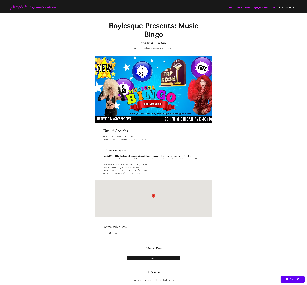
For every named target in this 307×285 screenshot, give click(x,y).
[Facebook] (279, 7)
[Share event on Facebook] (104, 233)
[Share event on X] (110, 233)
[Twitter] (290, 7)
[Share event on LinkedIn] (116, 233)
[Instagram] (283, 7)
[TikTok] (293, 7)
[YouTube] (286, 7)
